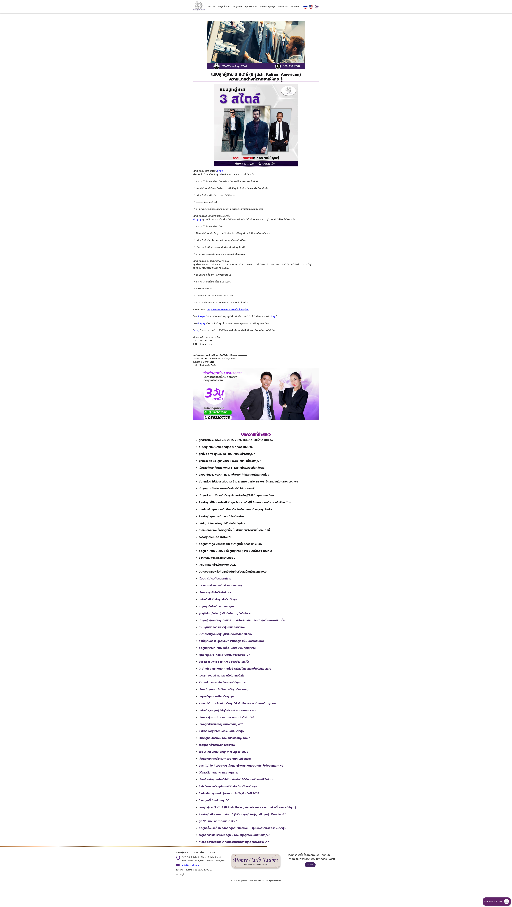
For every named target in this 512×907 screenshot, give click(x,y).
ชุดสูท (220, 171)
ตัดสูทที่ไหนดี (224, 6)
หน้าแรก (211, 6)
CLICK (310, 865)
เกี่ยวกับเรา (283, 6)
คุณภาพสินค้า (251, 6)
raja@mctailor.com (191, 865)
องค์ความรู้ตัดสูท (267, 6)
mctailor (209, 362)
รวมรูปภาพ (237, 6)
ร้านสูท (201, 316)
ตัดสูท (273, 316)
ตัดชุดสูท (197, 219)
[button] (497, 901)
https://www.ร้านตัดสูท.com (220, 358)
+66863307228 (207, 365)
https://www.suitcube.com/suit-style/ (228, 309)
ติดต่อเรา (295, 6)
